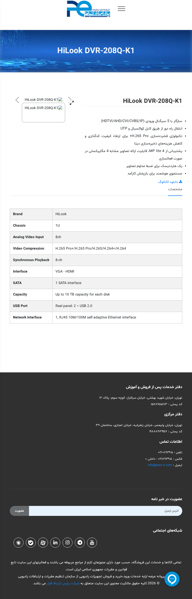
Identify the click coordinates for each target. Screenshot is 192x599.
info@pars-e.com (160, 465)
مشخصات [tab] (175, 189)
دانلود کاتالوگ (168, 182)
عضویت (19, 511)
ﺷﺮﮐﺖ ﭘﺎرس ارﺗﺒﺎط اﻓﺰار (63, 583)
